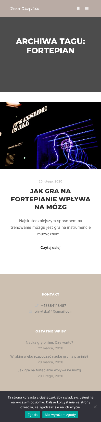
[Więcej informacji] (78, 8)
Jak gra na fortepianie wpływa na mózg (50, 199)
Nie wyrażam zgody (60, 415)
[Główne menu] (86, 8)
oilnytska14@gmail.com (53, 311)
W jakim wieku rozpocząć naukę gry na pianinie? (49, 356)
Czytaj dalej (50, 247)
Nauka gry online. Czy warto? (49, 342)
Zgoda (33, 415)
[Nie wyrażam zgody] (94, 406)
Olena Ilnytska (24, 8)
